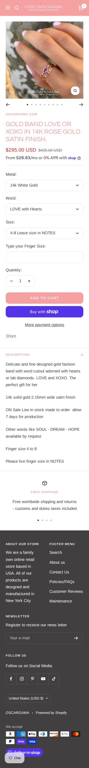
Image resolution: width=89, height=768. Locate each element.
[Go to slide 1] (27, 104)
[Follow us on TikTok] (53, 679)
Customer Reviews (66, 591)
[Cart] (80, 7)
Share (11, 336)
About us (57, 562)
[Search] (17, 8)
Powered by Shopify (51, 713)
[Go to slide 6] (49, 104)
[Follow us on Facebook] (11, 679)
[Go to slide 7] (53, 104)
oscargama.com (21, 114)
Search (55, 552)
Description (17, 354)
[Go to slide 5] (44, 104)
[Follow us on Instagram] (21, 679)
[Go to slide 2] (32, 104)
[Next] (81, 104)
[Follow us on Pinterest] (32, 679)
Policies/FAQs (62, 582)
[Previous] (8, 104)
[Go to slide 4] (40, 104)
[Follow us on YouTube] (43, 679)
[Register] (76, 638)
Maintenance (60, 601)
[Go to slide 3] (36, 104)
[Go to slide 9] (61, 104)
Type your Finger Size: (26, 246)
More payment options (44, 325)
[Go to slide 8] (57, 104)
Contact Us (59, 572)
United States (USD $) (26, 698)
